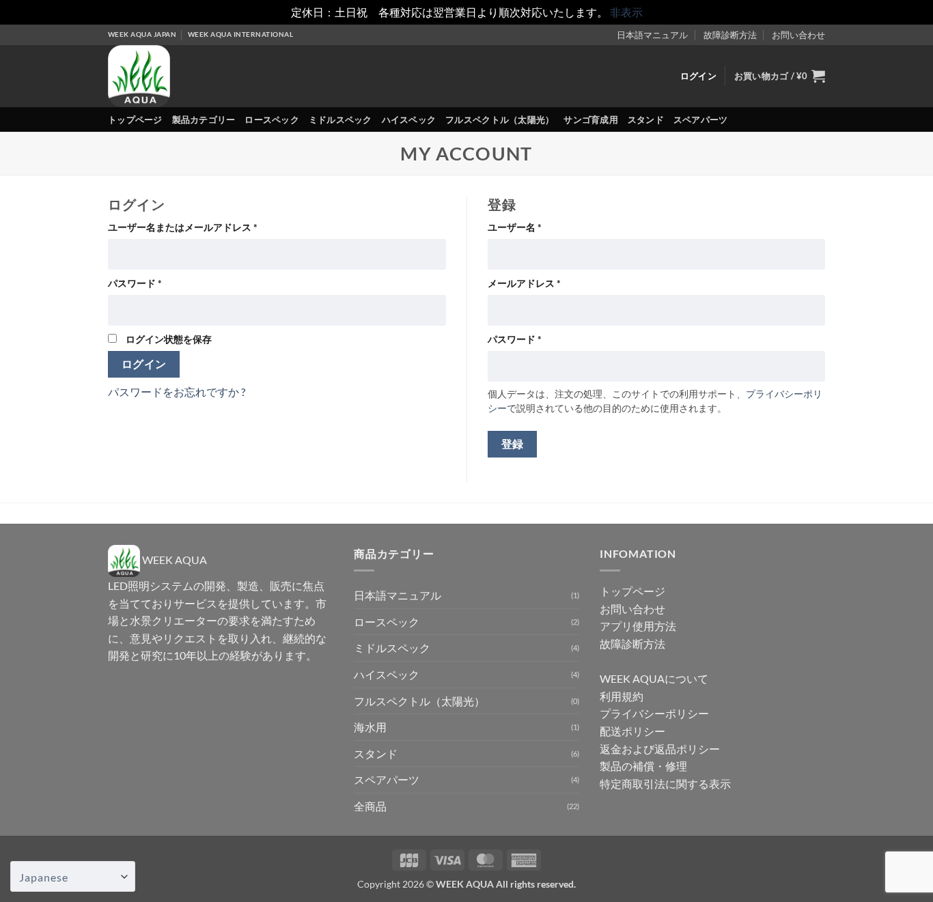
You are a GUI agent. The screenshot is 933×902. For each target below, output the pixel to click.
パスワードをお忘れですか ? (176, 391)
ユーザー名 (519, 228)
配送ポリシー (632, 730)
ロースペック (272, 119)
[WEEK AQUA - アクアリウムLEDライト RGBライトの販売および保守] (164, 76)
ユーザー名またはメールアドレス (187, 228)
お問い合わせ (798, 34)
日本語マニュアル (652, 34)
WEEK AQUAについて (654, 678)
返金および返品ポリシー (660, 748)
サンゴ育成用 (590, 119)
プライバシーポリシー (654, 713)
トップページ (135, 119)
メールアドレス (529, 284)
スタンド (646, 119)
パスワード (139, 284)
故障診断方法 (730, 34)
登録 (512, 444)
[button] (779, 76)
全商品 (370, 806)
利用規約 (621, 696)
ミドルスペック (340, 119)
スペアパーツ (700, 119)
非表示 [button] (626, 11)
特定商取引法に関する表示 (665, 783)
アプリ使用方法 (638, 625)
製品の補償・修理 (643, 765)
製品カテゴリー (204, 119)
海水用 (370, 726)
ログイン (144, 364)
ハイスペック (409, 119)
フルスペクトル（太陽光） (499, 119)
